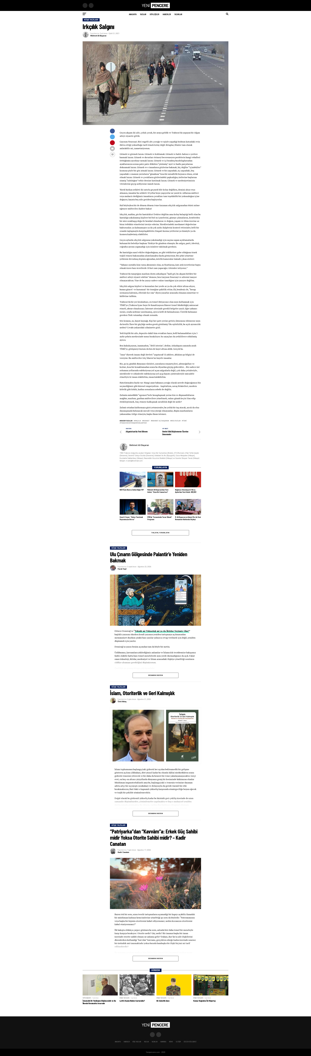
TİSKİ (185, 421)
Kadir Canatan (123, 852)
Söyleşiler (154, 14)
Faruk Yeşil (122, 569)
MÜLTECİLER (176, 421)
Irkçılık (138, 421)
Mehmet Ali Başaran (98, 36)
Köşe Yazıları (137, 1042)
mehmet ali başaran (160, 421)
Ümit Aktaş (122, 702)
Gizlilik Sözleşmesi (190, 1042)
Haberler (167, 14)
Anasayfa (133, 14)
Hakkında (163, 1042)
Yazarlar (178, 14)
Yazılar (143, 14)
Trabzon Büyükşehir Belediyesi (134, 423)
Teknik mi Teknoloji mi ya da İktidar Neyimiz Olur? (162, 631)
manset (146, 421)
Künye (171, 1042)
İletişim (178, 1042)
